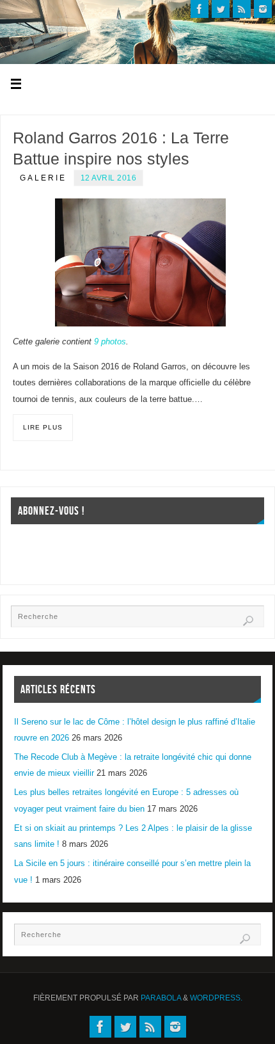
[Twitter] (221, 9)
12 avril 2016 (109, 177)
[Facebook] (199, 9)
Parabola (161, 997)
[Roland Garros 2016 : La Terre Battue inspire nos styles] (140, 262)
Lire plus (43, 427)
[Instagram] (263, 9)
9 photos (110, 341)
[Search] (248, 620)
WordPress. (216, 997)
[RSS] (242, 9)
